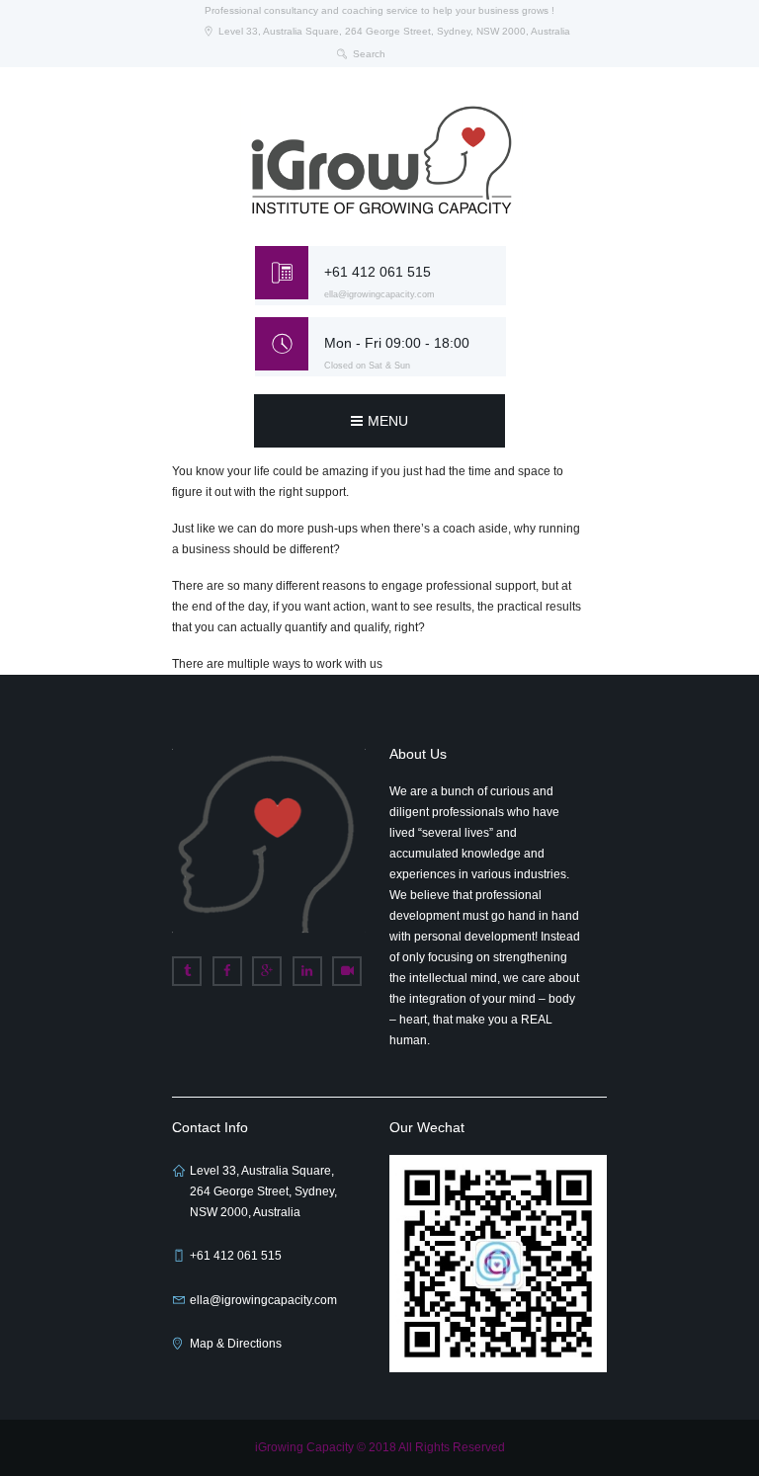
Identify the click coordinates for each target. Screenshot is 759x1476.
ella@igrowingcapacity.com (379, 294)
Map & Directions (236, 1344)
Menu (388, 421)
